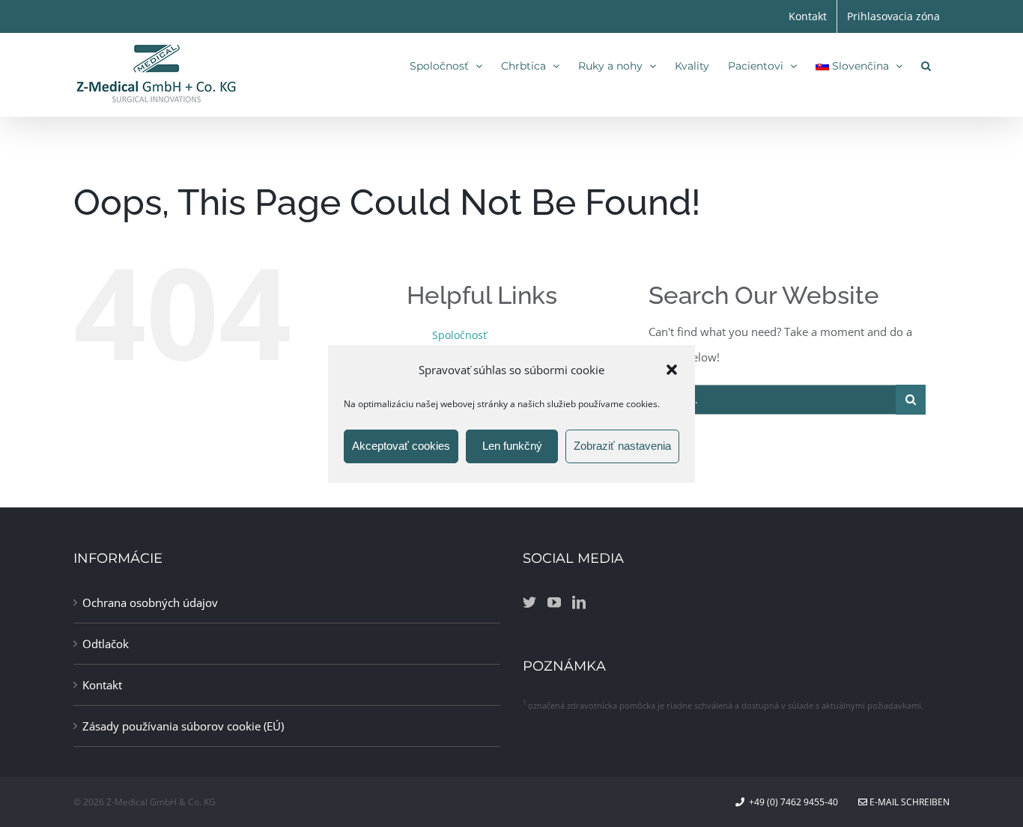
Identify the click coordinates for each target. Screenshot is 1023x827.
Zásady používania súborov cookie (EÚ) (183, 725)
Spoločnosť (459, 335)
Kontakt (102, 684)
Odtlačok (105, 643)
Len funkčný (512, 445)
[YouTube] (554, 601)
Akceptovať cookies (401, 445)
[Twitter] (529, 601)
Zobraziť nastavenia (622, 445)
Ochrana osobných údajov (150, 602)
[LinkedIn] (579, 601)
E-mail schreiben (908, 802)
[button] (671, 368)
